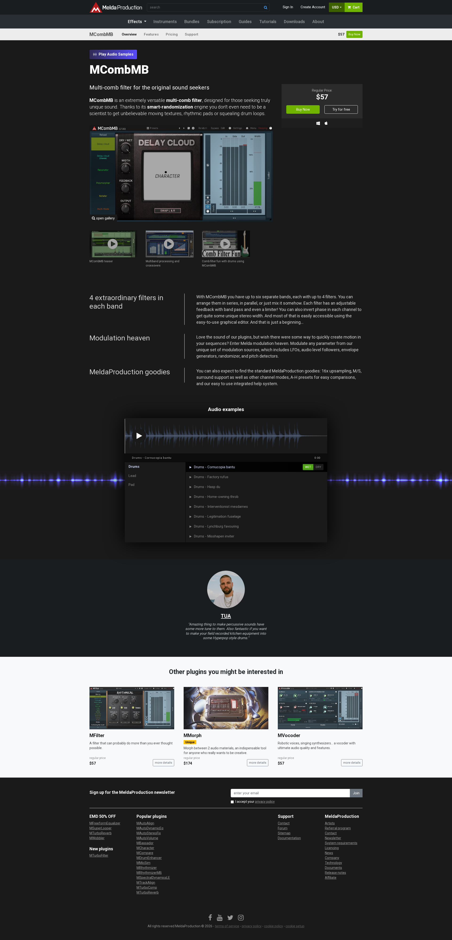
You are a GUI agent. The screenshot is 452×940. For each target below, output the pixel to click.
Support (191, 34)
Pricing (172, 34)
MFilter (97, 735)
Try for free (341, 109)
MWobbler (97, 838)
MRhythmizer (147, 868)
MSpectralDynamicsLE (153, 877)
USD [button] (335, 7)
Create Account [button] (313, 7)
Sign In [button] (288, 7)
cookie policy (273, 926)
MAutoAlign (145, 823)
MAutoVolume (147, 838)
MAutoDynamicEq (150, 828)
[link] (210, 918)
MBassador (145, 843)
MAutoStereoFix (149, 833)
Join (356, 793)
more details (163, 762)
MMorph (193, 735)
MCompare (145, 853)
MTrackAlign (146, 882)
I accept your (255, 801)
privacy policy (265, 801)
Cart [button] (356, 7)
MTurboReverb (100, 833)
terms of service (227, 926)
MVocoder (289, 735)
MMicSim (143, 863)
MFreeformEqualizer (104, 823)
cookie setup (295, 926)
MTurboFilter (98, 855)
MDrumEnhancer (149, 858)
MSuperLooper (100, 828)
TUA (226, 616)
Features (151, 34)
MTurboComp (147, 887)
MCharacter (145, 848)
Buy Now (354, 34)
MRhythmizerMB (149, 873)
